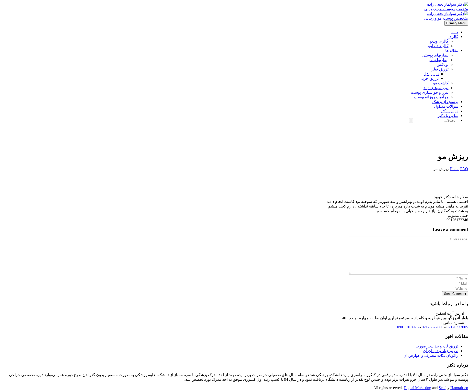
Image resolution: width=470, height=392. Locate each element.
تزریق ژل (431, 74)
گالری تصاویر (437, 46)
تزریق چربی (429, 78)
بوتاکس (442, 64)
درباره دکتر (449, 111)
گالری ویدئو (439, 41)
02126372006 (432, 327)
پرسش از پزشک (445, 102)
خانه (454, 32)
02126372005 (457, 327)
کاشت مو (440, 83)
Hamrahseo (459, 388)
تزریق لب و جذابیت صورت (436, 346)
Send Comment (455, 294)
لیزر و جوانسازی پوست (429, 92)
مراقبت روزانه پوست (431, 97)
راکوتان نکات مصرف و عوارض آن (430, 355)
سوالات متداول (446, 106)
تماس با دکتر (448, 116)
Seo (442, 388)
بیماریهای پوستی (435, 55)
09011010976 (408, 327)
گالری (453, 37)
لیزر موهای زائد (435, 88)
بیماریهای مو (438, 60)
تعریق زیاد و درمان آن (440, 351)
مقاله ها (451, 50)
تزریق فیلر (440, 69)
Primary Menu (456, 23)
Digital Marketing (417, 388)
